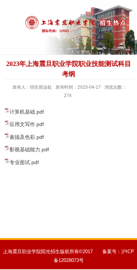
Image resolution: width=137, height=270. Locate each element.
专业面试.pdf (24, 162)
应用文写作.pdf (26, 124)
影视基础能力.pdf (29, 149)
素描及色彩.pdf (26, 137)
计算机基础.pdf (26, 112)
